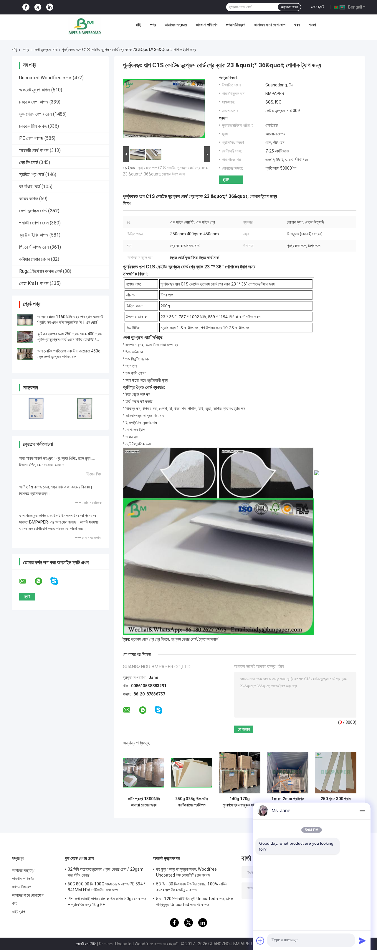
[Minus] (362, 810)
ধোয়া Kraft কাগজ (34, 283)
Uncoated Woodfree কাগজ (45, 78)
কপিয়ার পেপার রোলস (34, 259)
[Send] (362, 940)
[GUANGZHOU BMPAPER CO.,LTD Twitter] (38, 7)
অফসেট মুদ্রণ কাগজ (34, 90)
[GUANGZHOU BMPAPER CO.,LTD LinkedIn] (49, 7)
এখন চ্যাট (317, 6)
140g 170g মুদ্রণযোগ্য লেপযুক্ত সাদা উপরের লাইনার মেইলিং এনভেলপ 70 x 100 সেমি (239, 802)
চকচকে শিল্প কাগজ (33, 126)
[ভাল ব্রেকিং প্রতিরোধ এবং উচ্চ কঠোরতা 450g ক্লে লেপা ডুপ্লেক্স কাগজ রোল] (25, 354)
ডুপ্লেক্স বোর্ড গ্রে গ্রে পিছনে (150, 639)
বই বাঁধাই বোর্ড (29, 186)
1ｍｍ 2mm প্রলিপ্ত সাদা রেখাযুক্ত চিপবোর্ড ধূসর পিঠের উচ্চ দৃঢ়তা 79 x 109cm (287, 802)
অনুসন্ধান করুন (289, 7)
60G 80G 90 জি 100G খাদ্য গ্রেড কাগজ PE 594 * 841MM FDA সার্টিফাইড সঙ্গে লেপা (107, 887)
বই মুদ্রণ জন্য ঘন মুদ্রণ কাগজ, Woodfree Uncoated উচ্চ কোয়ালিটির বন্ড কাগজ (186, 872)
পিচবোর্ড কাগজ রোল (34, 247)
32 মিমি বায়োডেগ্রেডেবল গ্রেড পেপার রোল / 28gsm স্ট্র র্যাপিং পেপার (105, 872)
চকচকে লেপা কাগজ (33, 102)
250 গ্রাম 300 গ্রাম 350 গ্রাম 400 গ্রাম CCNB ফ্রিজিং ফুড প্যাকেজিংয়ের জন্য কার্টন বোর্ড (336, 802)
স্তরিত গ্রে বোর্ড (31, 174)
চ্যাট (226, 179)
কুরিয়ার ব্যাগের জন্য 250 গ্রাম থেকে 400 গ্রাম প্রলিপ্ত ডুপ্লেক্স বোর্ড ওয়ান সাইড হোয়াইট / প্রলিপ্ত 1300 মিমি (69, 339)
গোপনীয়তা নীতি (86, 943)
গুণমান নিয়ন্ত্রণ (235, 24)
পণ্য (153, 24)
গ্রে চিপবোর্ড (28, 162)
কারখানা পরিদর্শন (206, 24)
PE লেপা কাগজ (31, 138)
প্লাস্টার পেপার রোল (34, 223)
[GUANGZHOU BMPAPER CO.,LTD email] (26, 581)
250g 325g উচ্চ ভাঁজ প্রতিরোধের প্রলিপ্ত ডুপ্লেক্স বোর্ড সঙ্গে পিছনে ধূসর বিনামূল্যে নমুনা (191, 802)
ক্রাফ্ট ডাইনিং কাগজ (33, 235)
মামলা (312, 24)
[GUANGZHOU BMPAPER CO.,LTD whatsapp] (42, 581)
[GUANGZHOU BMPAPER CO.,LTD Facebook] (26, 7)
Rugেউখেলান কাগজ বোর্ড (40, 271)
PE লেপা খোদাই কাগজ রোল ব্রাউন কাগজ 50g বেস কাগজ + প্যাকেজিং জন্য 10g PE (107, 901)
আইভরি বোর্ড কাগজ (34, 150)
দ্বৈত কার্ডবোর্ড (208, 639)
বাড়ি (138, 24)
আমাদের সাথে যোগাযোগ (269, 24)
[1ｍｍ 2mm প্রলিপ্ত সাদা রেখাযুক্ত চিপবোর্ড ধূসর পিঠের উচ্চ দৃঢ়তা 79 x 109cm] (287, 772)
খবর (297, 24)
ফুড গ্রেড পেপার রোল (35, 114)
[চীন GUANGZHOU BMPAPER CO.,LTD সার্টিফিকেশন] (36, 408)
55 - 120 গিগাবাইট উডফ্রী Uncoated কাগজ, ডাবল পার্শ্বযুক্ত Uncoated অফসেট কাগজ (194, 901)
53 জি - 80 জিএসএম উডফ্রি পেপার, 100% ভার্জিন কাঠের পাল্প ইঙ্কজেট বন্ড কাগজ (191, 887)
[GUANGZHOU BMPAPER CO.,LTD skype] (57, 581)
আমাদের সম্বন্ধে (176, 24)
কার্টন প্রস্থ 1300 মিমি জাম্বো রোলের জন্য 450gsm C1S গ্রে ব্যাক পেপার (144, 802)
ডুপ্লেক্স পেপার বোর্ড (184, 639)
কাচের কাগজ (28, 198)
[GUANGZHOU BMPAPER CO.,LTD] (84, 26)
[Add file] (260, 940)
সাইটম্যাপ (18, 911)
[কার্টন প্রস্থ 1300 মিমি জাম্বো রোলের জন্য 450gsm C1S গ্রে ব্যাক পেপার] (143, 772)
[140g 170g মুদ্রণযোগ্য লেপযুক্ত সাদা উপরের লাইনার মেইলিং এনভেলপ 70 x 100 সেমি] (239, 772)
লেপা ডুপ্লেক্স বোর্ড (46, 49)
